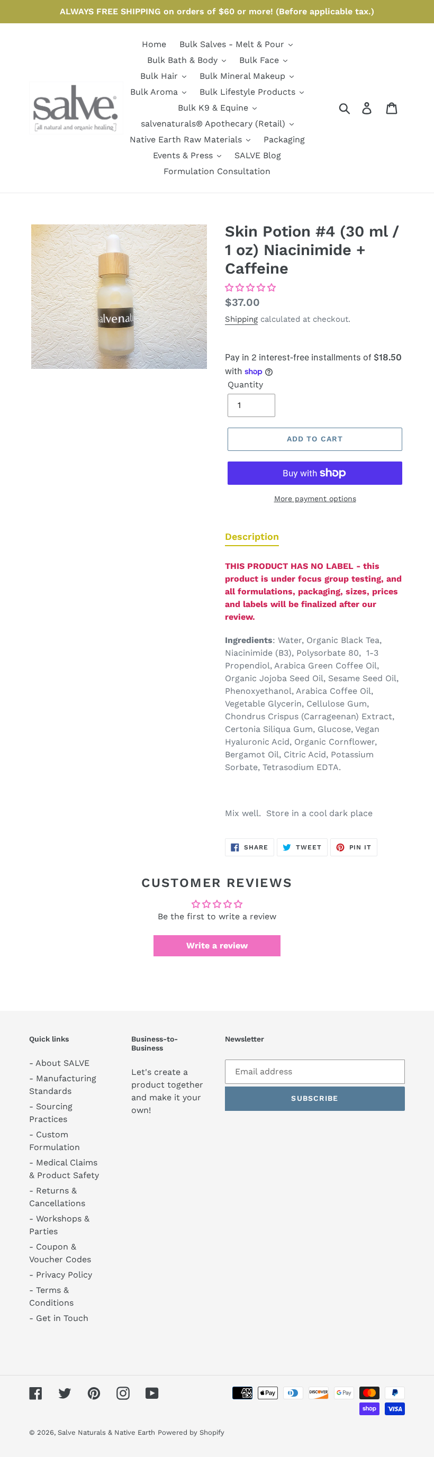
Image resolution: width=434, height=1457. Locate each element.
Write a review (217, 945)
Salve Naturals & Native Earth (106, 1432)
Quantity (245, 384)
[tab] (252, 539)
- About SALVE (59, 1063)
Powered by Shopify (191, 1432)
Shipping (241, 319)
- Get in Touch (58, 1318)
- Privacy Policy (60, 1275)
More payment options (315, 498)
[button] (250, 288)
